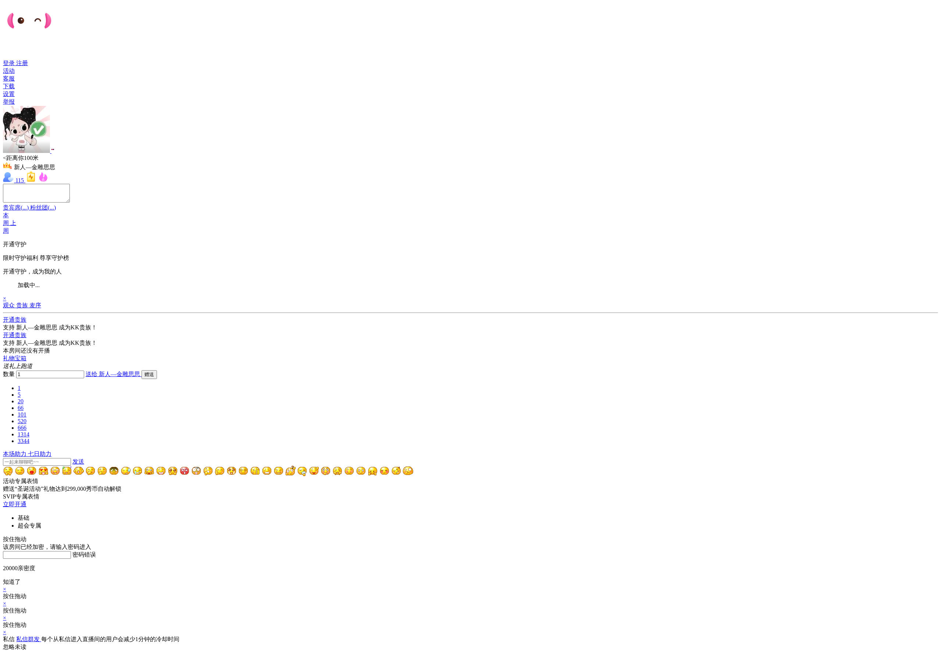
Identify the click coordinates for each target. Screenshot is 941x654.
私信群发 (28, 639)
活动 (9, 71)
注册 (22, 63)
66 (21, 408)
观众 (9, 305)
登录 (9, 63)
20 (21, 401)
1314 (23, 434)
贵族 (22, 305)
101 (22, 414)
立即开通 (14, 504)
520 (22, 421)
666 (22, 428)
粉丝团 (43, 207)
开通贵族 (14, 320)
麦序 (35, 305)
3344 (23, 441)
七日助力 (39, 454)
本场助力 (15, 454)
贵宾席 (16, 207)
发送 (78, 461)
